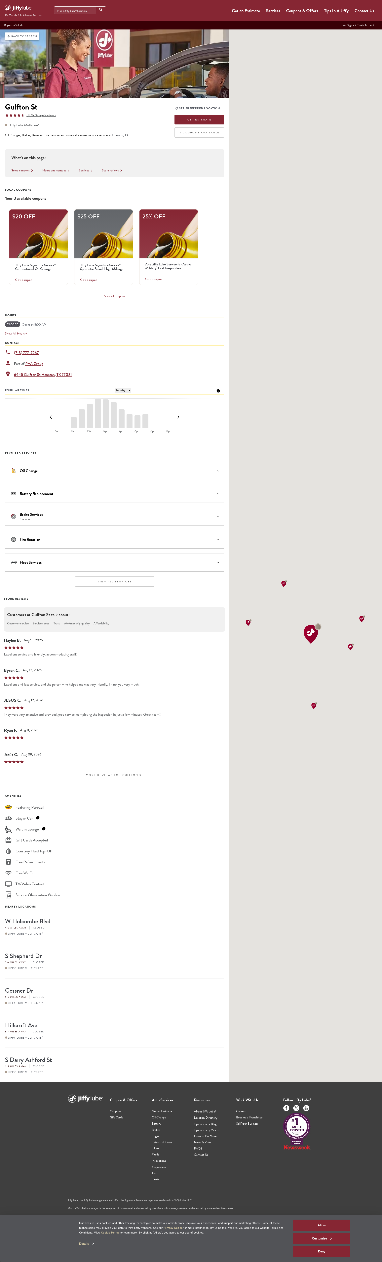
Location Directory (205, 1117)
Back (22, 36)
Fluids (155, 1154)
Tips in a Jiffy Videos (206, 1130)
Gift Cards (116, 1117)
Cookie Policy (110, 1232)
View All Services (114, 581)
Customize (319, 1238)
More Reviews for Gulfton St (114, 775)
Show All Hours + (16, 333)
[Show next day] (177, 417)
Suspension (159, 1166)
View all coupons (114, 296)
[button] (313, 633)
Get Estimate (199, 119)
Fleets (155, 1179)
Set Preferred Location (199, 108)
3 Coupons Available (199, 132)
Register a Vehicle (13, 25)
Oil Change (159, 1117)
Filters (155, 1148)
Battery (156, 1123)
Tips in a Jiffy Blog (205, 1123)
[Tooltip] (218, 390)
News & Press (202, 1142)
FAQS (198, 1148)
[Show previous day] (51, 417)
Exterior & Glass (162, 1142)
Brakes (156, 1129)
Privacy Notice (173, 1227)
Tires (155, 1173)
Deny (321, 1251)
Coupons (115, 1111)
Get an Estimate (246, 11)
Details (84, 1243)
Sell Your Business (247, 1123)
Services (273, 11)
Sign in (360, 25)
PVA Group (34, 364)
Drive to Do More (205, 1136)
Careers (241, 1111)
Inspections (159, 1160)
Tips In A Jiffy (336, 11)
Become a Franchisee (249, 1117)
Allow (322, 1225)
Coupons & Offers (302, 11)
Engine (156, 1136)
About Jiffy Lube (205, 1111)
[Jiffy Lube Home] (18, 9)
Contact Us (364, 11)
